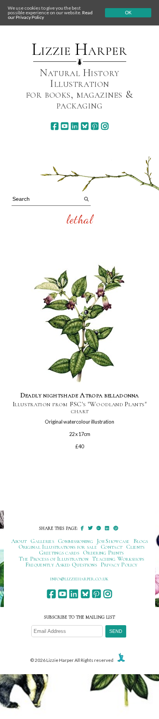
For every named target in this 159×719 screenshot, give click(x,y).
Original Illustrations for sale (58, 546)
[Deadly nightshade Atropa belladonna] (79, 323)
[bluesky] (84, 126)
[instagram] (104, 126)
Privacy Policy (119, 564)
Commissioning (75, 541)
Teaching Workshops (118, 558)
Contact (111, 546)
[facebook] (54, 126)
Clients (135, 546)
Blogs (141, 541)
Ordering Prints (103, 552)
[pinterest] (94, 126)
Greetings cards (59, 552)
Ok (128, 12)
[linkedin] (74, 126)
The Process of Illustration (53, 558)
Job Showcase (113, 541)
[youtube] (64, 126)
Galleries (42, 541)
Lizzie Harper (79, 49)
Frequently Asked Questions (61, 564)
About (19, 541)
